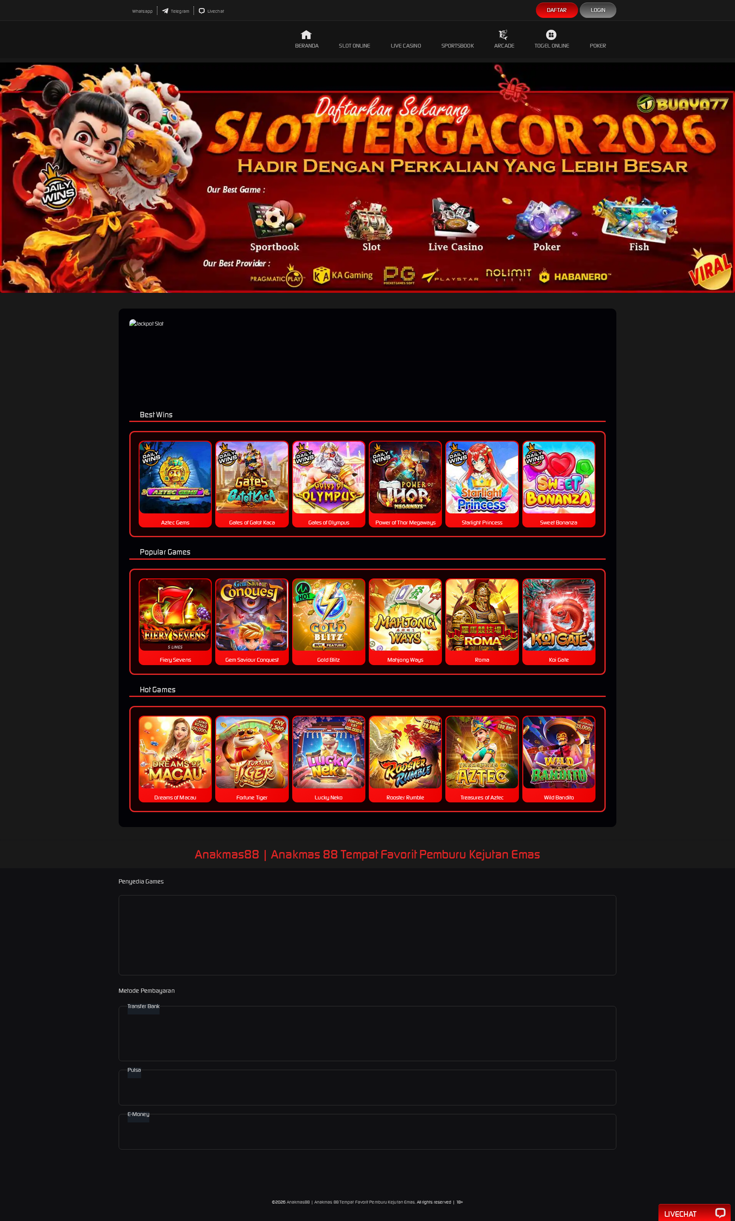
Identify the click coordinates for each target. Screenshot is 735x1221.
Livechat (215, 11)
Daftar (557, 10)
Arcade (504, 45)
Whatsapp (142, 11)
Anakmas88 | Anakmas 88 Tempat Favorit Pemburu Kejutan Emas (351, 1202)
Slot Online (354, 45)
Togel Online (552, 45)
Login (598, 10)
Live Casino (406, 45)
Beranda (307, 45)
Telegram (179, 11)
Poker (598, 45)
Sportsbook (458, 45)
